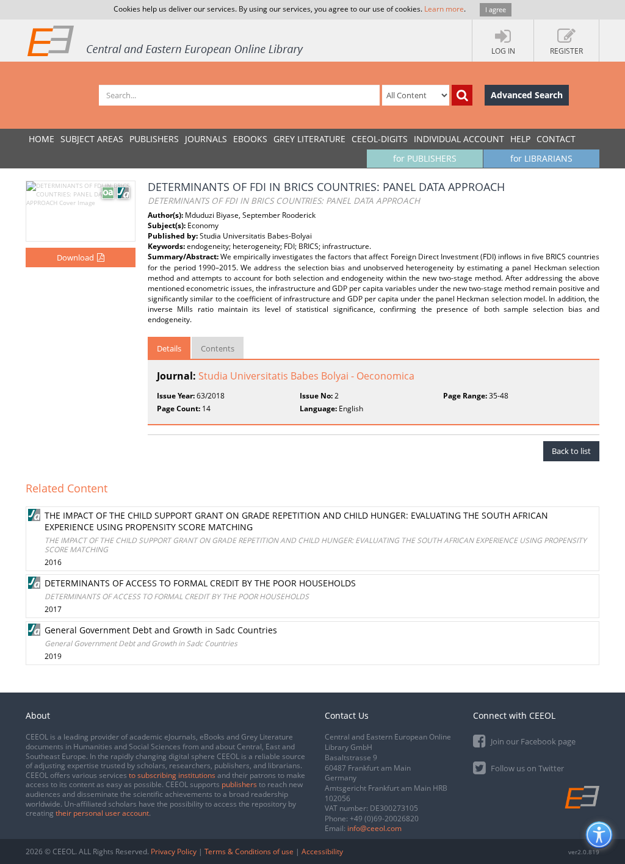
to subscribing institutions (172, 775)
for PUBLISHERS (425, 158)
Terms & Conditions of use (249, 851)
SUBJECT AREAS (91, 139)
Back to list (571, 450)
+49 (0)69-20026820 (384, 818)
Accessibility (322, 851)
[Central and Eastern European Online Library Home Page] (166, 40)
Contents (217, 348)
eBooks (250, 139)
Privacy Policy (174, 851)
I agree (495, 9)
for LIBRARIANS (541, 158)
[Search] (462, 95)
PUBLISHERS (154, 139)
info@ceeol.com (374, 828)
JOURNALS (206, 139)
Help (520, 139)
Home (41, 139)
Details (169, 348)
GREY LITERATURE (309, 139)
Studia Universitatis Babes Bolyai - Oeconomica (306, 376)
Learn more (444, 9)
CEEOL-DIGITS (380, 139)
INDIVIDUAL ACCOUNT (459, 139)
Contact (556, 139)
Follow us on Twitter (526, 768)
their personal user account (102, 813)
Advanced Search (527, 95)
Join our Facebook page (532, 741)
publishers (239, 784)
